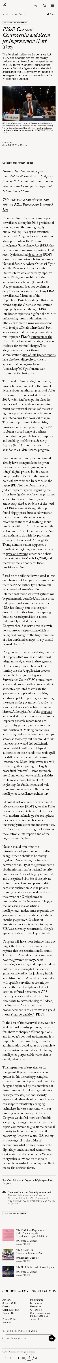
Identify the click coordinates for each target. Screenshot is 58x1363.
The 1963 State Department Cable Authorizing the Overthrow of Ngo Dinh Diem (31, 1233)
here (5, 210)
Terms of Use (36, 1319)
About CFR (8, 1299)
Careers (6, 1306)
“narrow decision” (23, 1014)
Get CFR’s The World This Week (19, 1331)
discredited (28, 359)
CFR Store (35, 1309)
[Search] (44, 5)
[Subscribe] (52, 1338)
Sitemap (6, 1322)
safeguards (9, 661)
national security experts (31, 802)
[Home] (4, 5)
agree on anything (17, 554)
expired (20, 567)
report (6, 485)
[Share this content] (29, 1357)
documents (35, 255)
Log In (36, 5)
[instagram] (23, 1358)
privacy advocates (13, 806)
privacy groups (27, 725)
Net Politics (14, 1180)
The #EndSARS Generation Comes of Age (29, 1251)
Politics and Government (15, 23)
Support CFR (9, 1303)
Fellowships (36, 1303)
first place (28, 373)
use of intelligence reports (39, 355)
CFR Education (10, 1309)
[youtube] (17, 1358)
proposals (11, 657)
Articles (6, 14)
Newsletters (36, 1306)
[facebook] (4, 1358)
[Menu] (52, 5)
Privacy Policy (9, 1319)
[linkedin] (11, 1358)
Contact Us (8, 1313)
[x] (35, 1358)
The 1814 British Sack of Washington (35, 1267)
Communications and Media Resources (41, 1314)
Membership (36, 1299)
